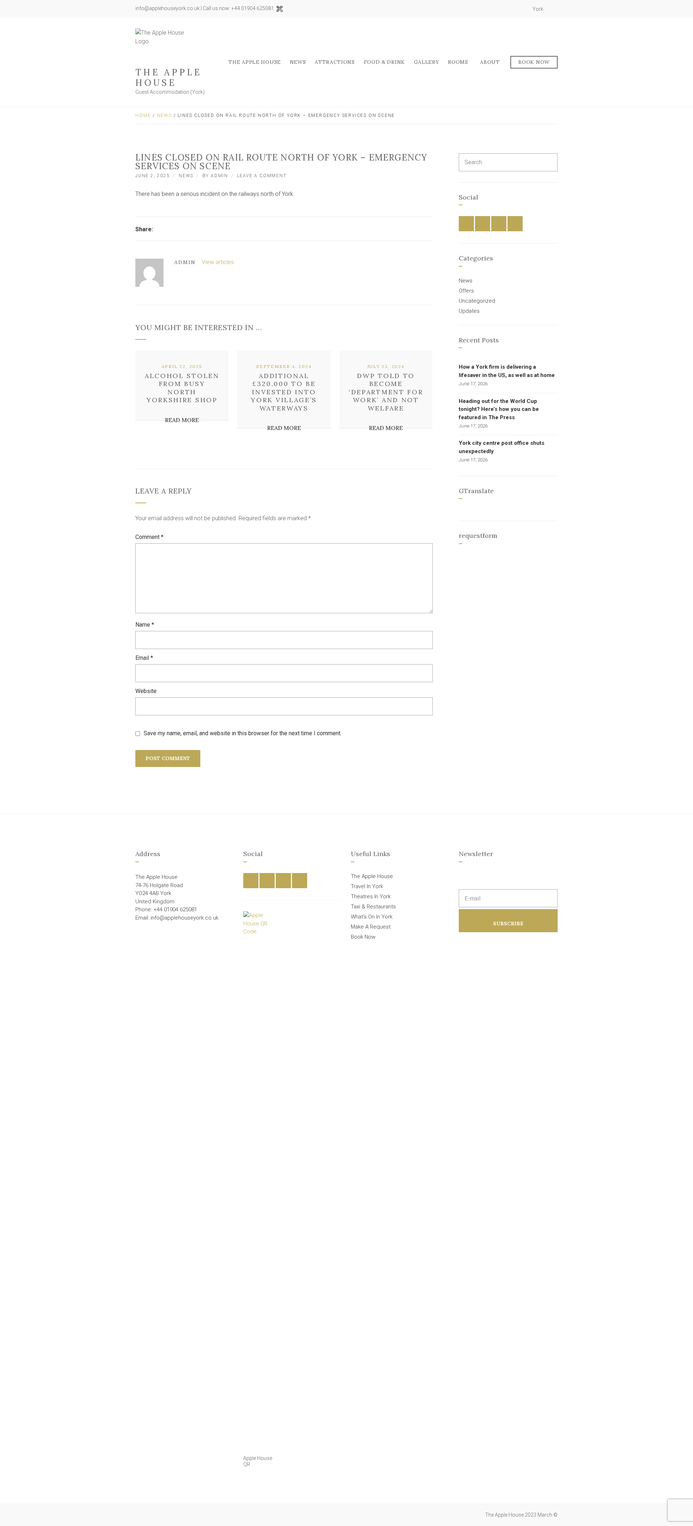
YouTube (521, 9)
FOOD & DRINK (384, 62)
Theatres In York (371, 896)
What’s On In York (371, 916)
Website (146, 691)
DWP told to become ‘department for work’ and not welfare (386, 392)
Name (144, 624)
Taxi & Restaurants (373, 906)
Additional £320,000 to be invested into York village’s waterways (284, 392)
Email (144, 657)
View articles (218, 262)
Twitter (505, 9)
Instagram (513, 9)
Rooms (458, 62)
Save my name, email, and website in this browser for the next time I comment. (242, 733)
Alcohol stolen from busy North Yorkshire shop (182, 388)
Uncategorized (477, 301)
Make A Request (371, 927)
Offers (466, 291)
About (490, 62)
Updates (469, 311)
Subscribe (508, 923)
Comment (149, 537)
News (298, 62)
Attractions (335, 62)
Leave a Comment (262, 175)
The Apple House (168, 77)
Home (143, 115)
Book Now (534, 62)
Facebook (497, 9)
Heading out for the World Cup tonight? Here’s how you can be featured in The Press (499, 409)
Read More (182, 420)
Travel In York (367, 886)
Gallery (426, 62)
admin (219, 175)
